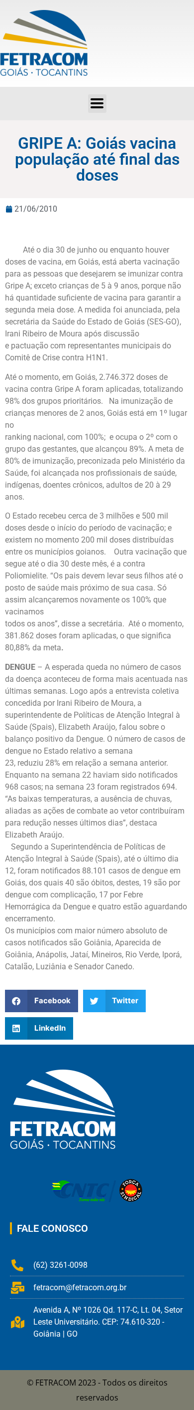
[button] (97, 103)
